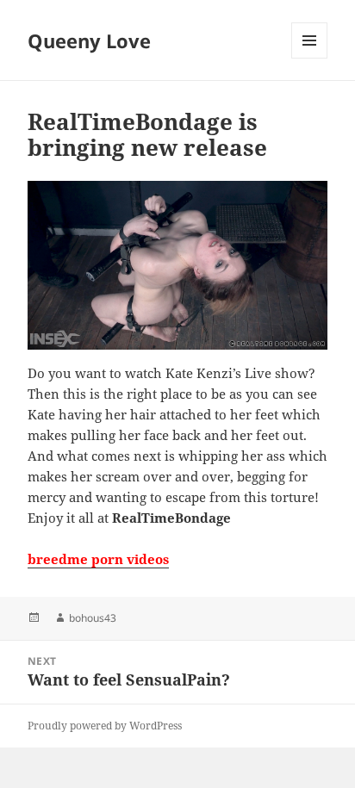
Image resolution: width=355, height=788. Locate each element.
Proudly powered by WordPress (105, 725)
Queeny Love (89, 40)
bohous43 (92, 618)
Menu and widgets (309, 58)
